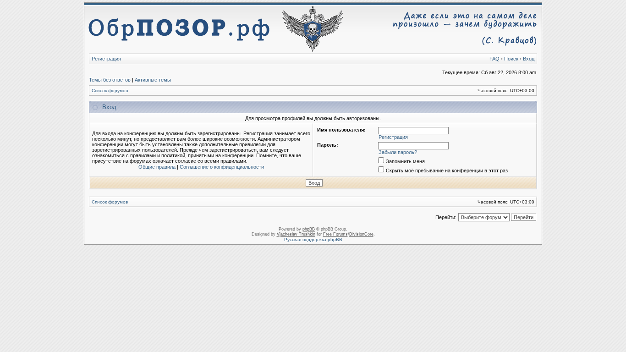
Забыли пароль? (398, 152)
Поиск (511, 58)
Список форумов (110, 90)
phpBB (308, 229)
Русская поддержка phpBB (313, 239)
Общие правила (157, 167)
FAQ (494, 58)
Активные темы (153, 79)
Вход (528, 58)
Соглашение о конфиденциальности (222, 167)
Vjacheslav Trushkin (296, 234)
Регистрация (106, 58)
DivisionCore (361, 234)
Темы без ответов (110, 79)
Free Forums (335, 234)
